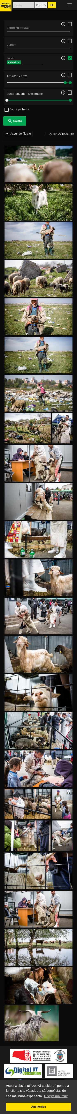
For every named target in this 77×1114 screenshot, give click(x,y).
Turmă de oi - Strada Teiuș (38, 292)
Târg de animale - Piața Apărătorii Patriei (39, 553)
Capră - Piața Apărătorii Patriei (38, 591)
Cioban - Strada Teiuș (38, 406)
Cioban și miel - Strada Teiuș (38, 368)
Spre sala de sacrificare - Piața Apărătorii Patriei (38, 514)
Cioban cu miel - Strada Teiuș (38, 330)
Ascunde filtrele (18, 133)
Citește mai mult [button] (56, 1096)
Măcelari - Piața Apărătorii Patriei (38, 629)
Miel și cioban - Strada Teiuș (38, 254)
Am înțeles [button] (38, 1106)
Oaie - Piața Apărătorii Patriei (38, 705)
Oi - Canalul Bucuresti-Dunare (38, 177)
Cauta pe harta (19, 109)
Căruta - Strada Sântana (27, 438)
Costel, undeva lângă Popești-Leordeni (32, 1036)
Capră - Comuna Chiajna (38, 215)
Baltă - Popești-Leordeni (38, 960)
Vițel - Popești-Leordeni (38, 998)
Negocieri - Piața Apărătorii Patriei (38, 744)
